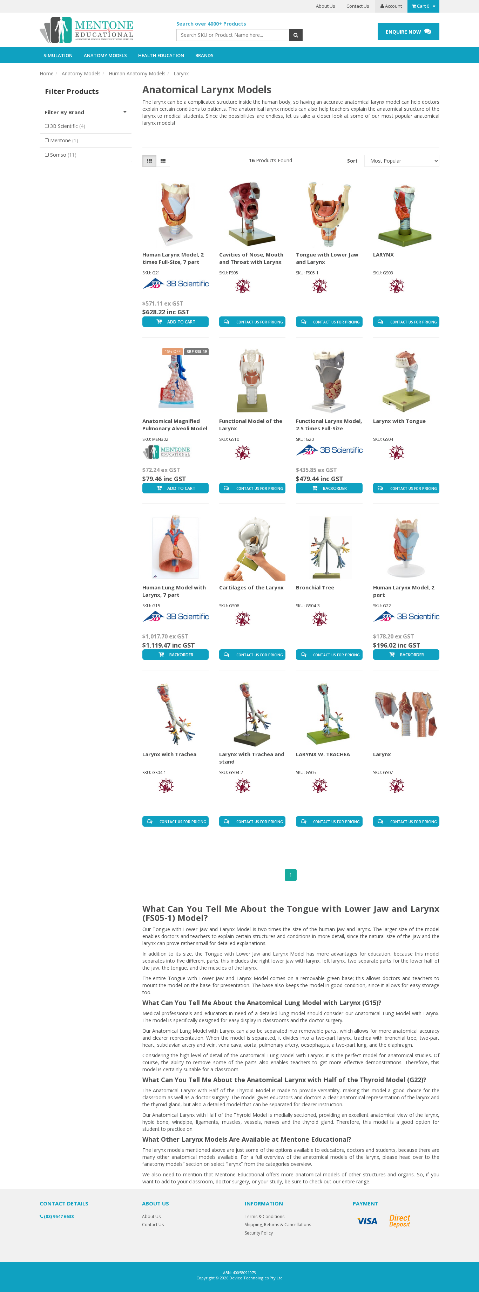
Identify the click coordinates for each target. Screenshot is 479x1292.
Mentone (64, 140)
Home (47, 73)
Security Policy (259, 1233)
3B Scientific (67, 126)
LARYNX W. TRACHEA (323, 754)
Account (393, 6)
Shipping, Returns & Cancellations (278, 1225)
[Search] (296, 35)
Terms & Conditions (264, 1216)
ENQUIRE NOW (404, 31)
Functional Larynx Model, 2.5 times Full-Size (329, 424)
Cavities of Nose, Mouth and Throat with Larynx (251, 258)
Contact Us (357, 6)
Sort (352, 160)
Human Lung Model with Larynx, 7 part (174, 591)
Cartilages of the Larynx (251, 587)
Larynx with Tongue (399, 420)
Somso (63, 154)
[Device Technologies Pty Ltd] (103, 30)
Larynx (181, 73)
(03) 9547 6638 (58, 1216)
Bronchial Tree (315, 587)
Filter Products (72, 91)
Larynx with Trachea (169, 754)
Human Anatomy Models (137, 73)
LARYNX (383, 254)
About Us (325, 6)
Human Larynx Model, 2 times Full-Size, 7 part (173, 258)
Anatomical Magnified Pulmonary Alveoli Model (174, 424)
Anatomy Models (81, 73)
